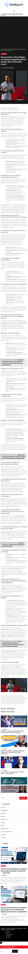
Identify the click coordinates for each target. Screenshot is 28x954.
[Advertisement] (14, 33)
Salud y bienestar (5, 828)
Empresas (7, 14)
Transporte (3, 837)
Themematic (4, 929)
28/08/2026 (4, 875)
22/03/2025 (4, 729)
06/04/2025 (4, 749)
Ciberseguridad (13, 14)
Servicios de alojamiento (6, 831)
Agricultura (3, 807)
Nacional (2, 822)
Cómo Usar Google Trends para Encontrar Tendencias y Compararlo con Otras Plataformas (12, 752)
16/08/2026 (4, 914)
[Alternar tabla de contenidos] (15, 109)
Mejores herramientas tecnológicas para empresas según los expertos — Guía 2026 (14, 871)
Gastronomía (4, 819)
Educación (3, 813)
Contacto (3, 15)
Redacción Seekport (9, 67)
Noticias (3, 14)
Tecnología (20, 14)
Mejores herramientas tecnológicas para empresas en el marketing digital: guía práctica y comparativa (14, 910)
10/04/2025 (4, 770)
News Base (12, 929)
